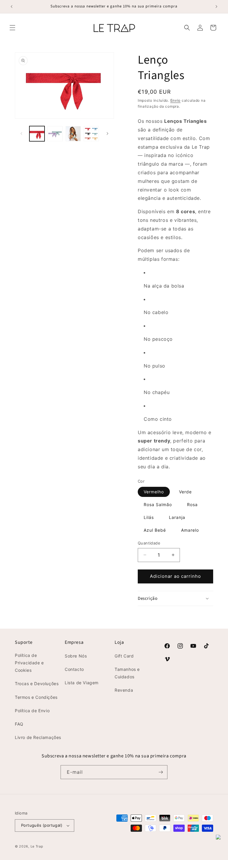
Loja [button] (119, 642)
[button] (12, 27)
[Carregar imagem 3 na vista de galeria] (73, 133)
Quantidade (149, 543)
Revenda (124, 690)
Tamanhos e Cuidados (127, 673)
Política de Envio (32, 710)
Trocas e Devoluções (36, 683)
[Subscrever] (160, 772)
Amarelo (190, 530)
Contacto (74, 669)
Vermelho (154, 491)
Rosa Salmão (158, 504)
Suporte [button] (23, 642)
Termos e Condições (36, 697)
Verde (185, 491)
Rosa (192, 504)
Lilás (149, 517)
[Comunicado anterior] (11, 6)
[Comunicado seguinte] (216, 6)
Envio (175, 100)
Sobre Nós (76, 655)
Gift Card (124, 655)
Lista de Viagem (82, 682)
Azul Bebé (155, 530)
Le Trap (37, 846)
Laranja (177, 517)
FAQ (19, 723)
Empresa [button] (74, 642)
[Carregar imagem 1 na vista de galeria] (37, 133)
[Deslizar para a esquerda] (21, 133)
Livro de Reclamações (38, 737)
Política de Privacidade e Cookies (29, 663)
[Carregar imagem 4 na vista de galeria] (91, 133)
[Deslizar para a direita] (107, 133)
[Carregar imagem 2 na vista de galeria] (55, 133)
